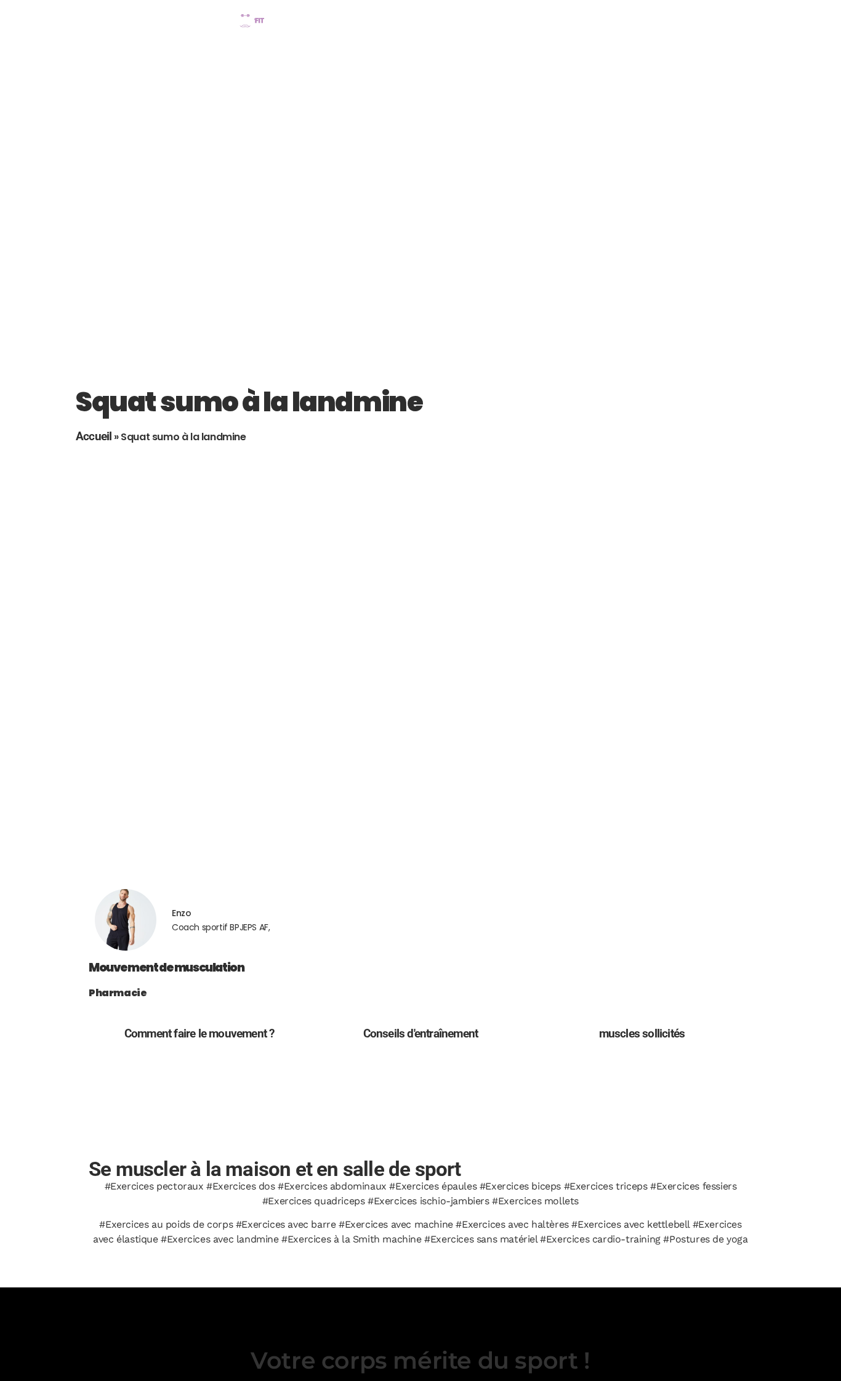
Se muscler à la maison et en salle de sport (275, 1169)
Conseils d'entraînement (420, 1033)
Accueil (93, 436)
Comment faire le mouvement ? (199, 1033)
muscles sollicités (642, 1033)
